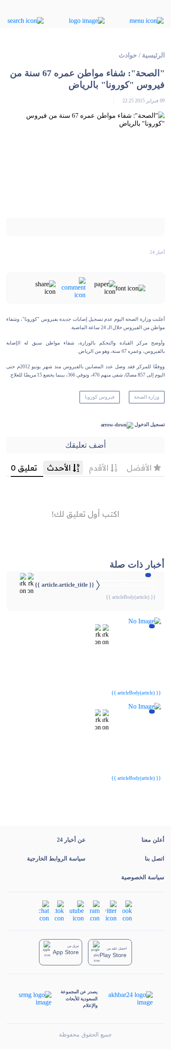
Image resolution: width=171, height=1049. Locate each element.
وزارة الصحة (146, 397)
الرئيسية (153, 55)
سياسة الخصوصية (142, 877)
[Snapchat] (44, 910)
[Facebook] (127, 910)
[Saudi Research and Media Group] (35, 998)
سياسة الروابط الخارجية (56, 859)
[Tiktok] (59, 910)
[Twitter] (111, 910)
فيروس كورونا (100, 397)
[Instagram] (95, 910)
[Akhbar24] (125, 998)
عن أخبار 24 (71, 840)
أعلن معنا (153, 840)
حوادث (128, 55)
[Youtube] (77, 910)
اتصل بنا (154, 859)
